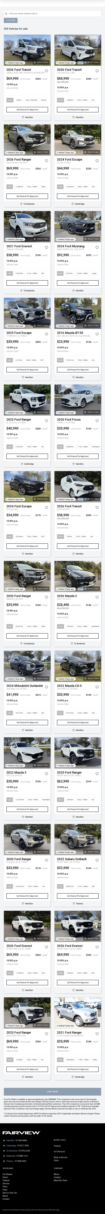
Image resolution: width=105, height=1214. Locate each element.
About (5, 1196)
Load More (52, 1091)
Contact (6, 1199)
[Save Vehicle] (46, 71)
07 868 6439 (20, 1161)
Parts (56, 1160)
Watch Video (43, 62)
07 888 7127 (22, 1156)
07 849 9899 (21, 1140)
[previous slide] (5, 50)
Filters (12, 20)
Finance (57, 1146)
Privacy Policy (25, 1210)
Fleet (5, 1189)
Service (6, 1183)
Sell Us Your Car (10, 1193)
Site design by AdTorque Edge (48, 1210)
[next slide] (49, 50)
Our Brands (7, 1174)
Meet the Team (60, 1180)
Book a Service (60, 1157)
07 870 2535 (24, 1151)
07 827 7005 (23, 1145)
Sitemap (34, 1210)
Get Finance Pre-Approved (27, 110)
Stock (5, 1177)
